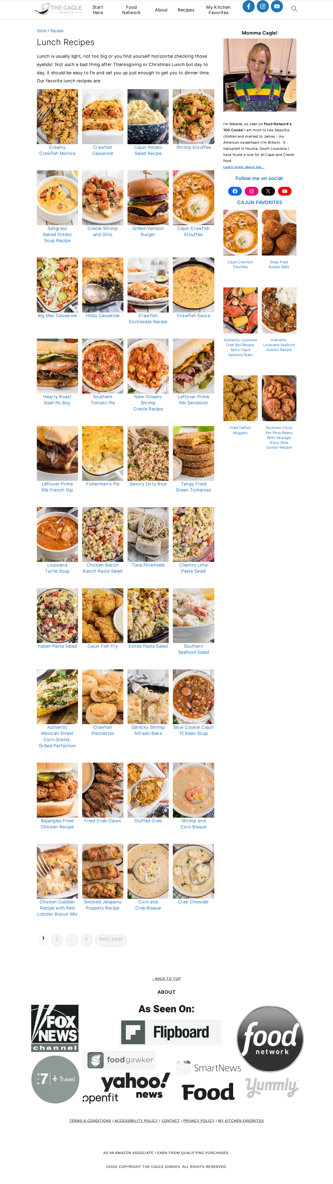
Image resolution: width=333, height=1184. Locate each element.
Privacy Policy (199, 1121)
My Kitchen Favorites (218, 10)
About (161, 9)
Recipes (186, 9)
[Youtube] (277, 6)
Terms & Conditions (90, 1121)
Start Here (97, 10)
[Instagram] (263, 6)
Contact (171, 1121)
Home (41, 30)
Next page (111, 938)
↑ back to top (166, 979)
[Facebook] (249, 6)
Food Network (131, 10)
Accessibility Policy (136, 1121)
